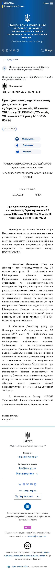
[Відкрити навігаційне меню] (51, 3)
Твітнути (27, 152)
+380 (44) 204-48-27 (28, 457)
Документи (12, 60)
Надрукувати (28, 139)
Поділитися (28, 145)
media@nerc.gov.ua (37, 536)
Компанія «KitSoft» (20, 567)
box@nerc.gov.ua (27, 468)
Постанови (9, 129)
